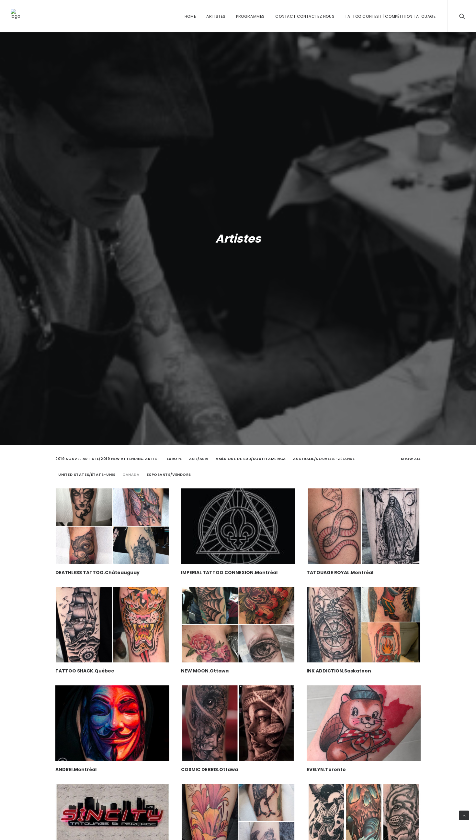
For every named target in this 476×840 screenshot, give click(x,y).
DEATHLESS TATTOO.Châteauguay (97, 572)
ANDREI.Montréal (75, 769)
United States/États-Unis (86, 475)
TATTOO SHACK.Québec (84, 671)
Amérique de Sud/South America (251, 459)
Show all (411, 459)
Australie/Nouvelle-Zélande (324, 459)
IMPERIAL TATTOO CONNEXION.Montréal (229, 572)
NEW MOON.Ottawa (205, 671)
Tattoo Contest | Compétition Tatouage (390, 16)
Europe (174, 459)
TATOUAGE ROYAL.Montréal (340, 572)
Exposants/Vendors (169, 475)
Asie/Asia (199, 459)
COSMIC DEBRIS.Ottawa (209, 769)
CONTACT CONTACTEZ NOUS (304, 16)
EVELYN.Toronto (326, 769)
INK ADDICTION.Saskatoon (339, 671)
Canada (130, 475)
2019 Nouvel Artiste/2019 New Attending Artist (107, 459)
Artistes (216, 16)
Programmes (250, 16)
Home (190, 16)
